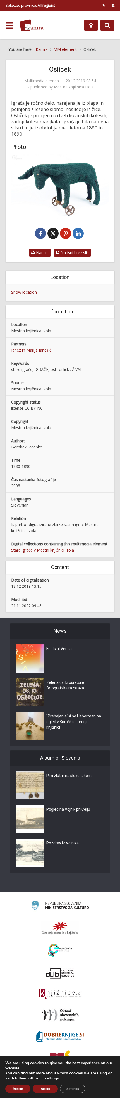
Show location (24, 292)
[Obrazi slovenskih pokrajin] (60, 1015)
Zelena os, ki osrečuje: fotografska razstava (65, 685)
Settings (72, 1088)
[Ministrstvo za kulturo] (60, 906)
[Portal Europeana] (60, 950)
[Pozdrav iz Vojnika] (30, 853)
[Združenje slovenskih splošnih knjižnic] (60, 994)
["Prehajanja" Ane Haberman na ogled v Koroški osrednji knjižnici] (30, 726)
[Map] (91, 25)
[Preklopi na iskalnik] (107, 25)
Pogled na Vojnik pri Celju (68, 809)
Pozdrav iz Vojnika (62, 843)
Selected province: (30, 5)
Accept (18, 1088)
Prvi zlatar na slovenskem (69, 775)
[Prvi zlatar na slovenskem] (30, 785)
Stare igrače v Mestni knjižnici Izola (42, 550)
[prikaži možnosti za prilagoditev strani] (103, 5)
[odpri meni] (9, 25)
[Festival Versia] (30, 658)
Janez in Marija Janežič (31, 350)
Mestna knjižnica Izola (74, 87)
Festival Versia (59, 648)
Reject (45, 1088)
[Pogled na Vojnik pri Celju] (30, 819)
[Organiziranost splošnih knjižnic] (60, 928)
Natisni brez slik (74, 252)
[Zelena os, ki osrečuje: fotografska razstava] (30, 692)
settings (52, 1078)
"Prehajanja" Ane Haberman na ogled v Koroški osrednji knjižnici (73, 722)
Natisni (42, 252)
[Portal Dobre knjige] (60, 1036)
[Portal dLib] (60, 973)
